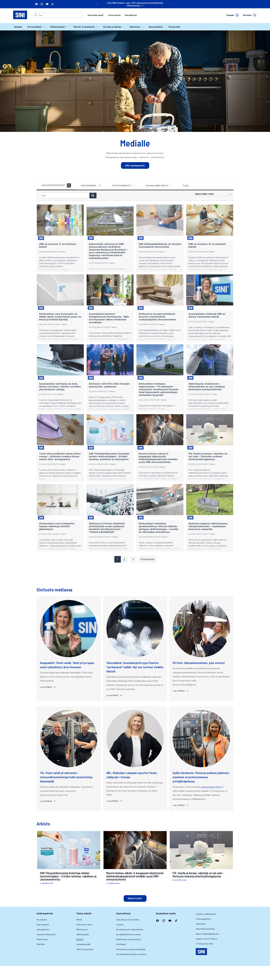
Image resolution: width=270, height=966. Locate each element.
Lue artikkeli (46, 687)
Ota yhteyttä (42, 919)
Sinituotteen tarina (84, 924)
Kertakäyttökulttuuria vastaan (128, 934)
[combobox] (60, 15)
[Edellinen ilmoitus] (97, 4)
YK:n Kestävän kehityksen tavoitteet (131, 954)
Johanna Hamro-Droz (211, 786)
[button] (36, 27)
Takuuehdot (201, 924)
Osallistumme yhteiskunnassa (128, 939)
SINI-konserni (82, 929)
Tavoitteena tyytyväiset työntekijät (130, 949)
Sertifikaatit (121, 944)
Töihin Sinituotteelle (85, 949)
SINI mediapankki (135, 165)
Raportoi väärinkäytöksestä (207, 934)
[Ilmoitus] (173, 4)
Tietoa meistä (114, 15)
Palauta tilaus (42, 939)
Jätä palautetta (43, 929)
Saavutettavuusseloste (205, 929)
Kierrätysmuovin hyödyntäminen (129, 929)
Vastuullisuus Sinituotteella (127, 919)
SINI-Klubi (41, 944)
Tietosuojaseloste (203, 919)
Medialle (79, 939)
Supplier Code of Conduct (206, 939)
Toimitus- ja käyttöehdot (206, 914)
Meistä (79, 919)
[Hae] (36, 15)
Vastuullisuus (131, 15)
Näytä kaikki (135, 898)
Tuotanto (120, 924)
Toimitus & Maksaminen (46, 934)
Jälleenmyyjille (82, 934)
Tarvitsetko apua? (95, 15)
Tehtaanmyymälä (83, 944)
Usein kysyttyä (43, 924)
